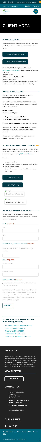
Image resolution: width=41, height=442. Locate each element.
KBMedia (22, 439)
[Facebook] (40, 2)
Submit (7, 305)
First (4, 227)
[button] (35, 11)
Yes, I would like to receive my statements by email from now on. (20, 284)
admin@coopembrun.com (11, 70)
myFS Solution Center (25, 154)
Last (3, 235)
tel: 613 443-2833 (14, 401)
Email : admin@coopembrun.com (18, 336)
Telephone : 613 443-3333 (14, 331)
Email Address (7, 263)
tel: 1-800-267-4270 (15, 402)
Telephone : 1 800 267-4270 (15, 334)
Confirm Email (7, 271)
